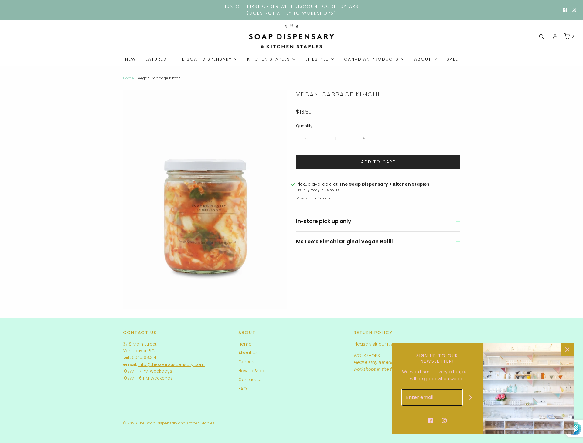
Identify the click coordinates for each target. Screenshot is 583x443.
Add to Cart (378, 162)
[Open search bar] (541, 36)
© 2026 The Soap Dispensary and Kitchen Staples (169, 423)
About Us (248, 353)
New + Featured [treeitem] (146, 59)
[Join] (470, 397)
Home (128, 78)
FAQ (242, 389)
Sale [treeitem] (452, 59)
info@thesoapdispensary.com (171, 364)
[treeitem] (207, 59)
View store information (315, 198)
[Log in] (555, 36)
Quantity (304, 125)
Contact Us (250, 380)
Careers (247, 362)
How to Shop (252, 371)
